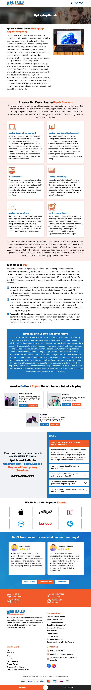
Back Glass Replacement (56, 625)
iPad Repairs (52, 631)
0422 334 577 (29, 581)
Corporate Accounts (54, 639)
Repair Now (33, 405)
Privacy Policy (12, 664)
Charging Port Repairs (55, 628)
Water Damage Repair (55, 619)
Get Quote (62, 581)
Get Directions (46, 581)
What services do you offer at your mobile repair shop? (65, 443)
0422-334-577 (22, 476)
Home (9, 650)
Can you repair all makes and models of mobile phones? (67, 490)
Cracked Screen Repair (56, 617)
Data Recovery (52, 636)
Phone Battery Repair (55, 622)
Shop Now (23, 405)
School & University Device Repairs (60, 642)
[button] (70, 3)
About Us (10, 653)
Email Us (22, 687)
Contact (10, 658)
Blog (8, 656)
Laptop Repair (52, 633)
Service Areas (12, 661)
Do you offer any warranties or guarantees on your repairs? (64, 483)
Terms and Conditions (15, 667)
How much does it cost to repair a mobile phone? (65, 467)
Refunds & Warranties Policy (18, 670)
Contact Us (68, 687)
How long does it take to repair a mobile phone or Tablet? (64, 475)
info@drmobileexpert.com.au (61, 654)
